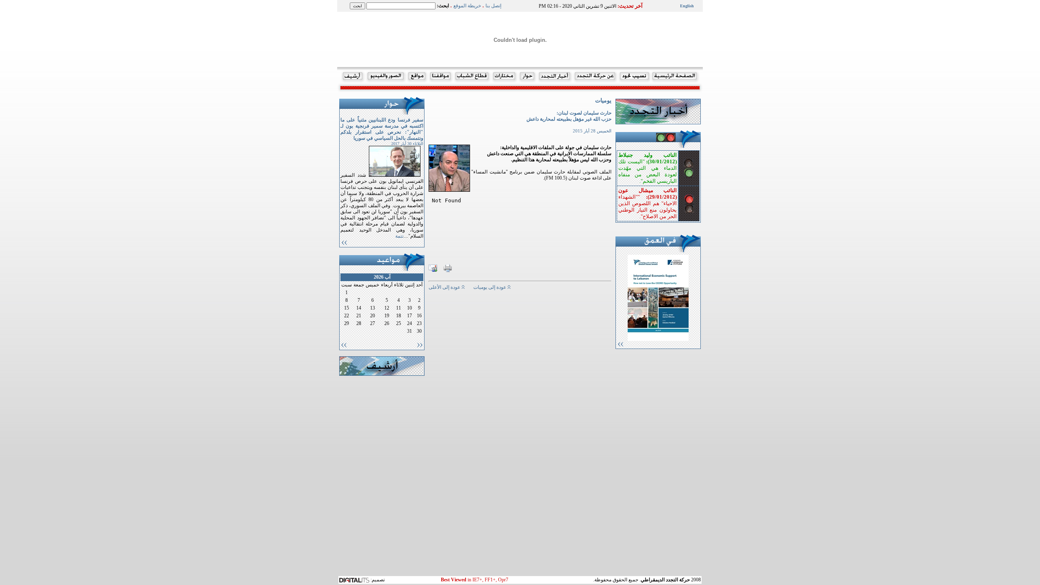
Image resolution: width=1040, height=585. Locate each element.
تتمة (399, 236)
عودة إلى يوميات (490, 287)
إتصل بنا (493, 6)
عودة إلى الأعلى (445, 287)
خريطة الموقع (467, 6)
